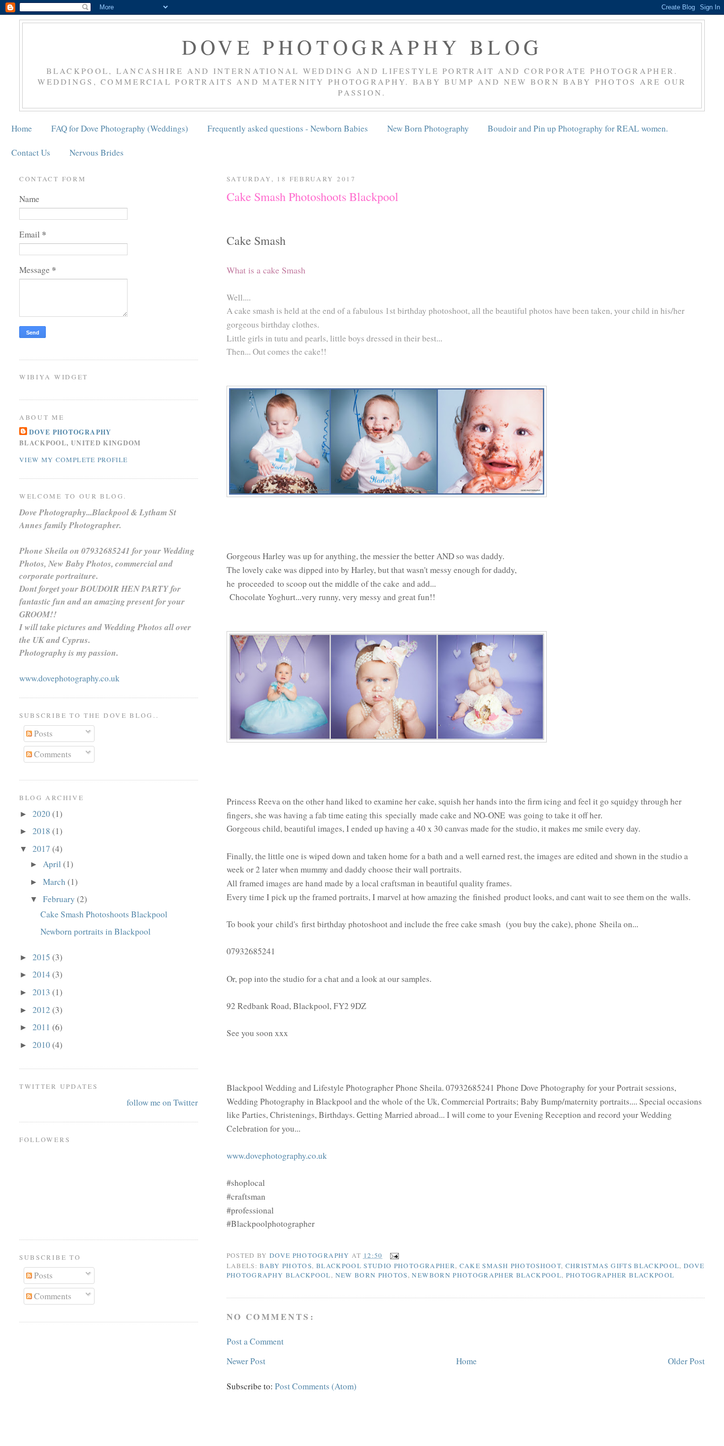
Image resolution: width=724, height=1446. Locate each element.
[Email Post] (394, 1255)
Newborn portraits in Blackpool (95, 931)
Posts (42, 733)
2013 (42, 992)
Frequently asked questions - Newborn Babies (287, 128)
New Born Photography (428, 128)
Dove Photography (70, 432)
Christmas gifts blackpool (622, 1265)
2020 (42, 813)
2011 (42, 1027)
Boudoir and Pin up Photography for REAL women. (578, 128)
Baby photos (286, 1265)
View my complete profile (73, 459)
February (60, 899)
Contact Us (30, 152)
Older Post (686, 1361)
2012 (42, 1009)
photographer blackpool (620, 1275)
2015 (42, 957)
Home (21, 128)
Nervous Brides (96, 152)
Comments (51, 754)
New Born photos (371, 1275)
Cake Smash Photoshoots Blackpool (103, 914)
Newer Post (246, 1361)
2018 (42, 831)
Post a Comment (255, 1341)
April (53, 864)
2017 (42, 848)
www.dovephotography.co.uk (277, 1155)
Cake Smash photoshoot (510, 1265)
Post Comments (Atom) (316, 1386)
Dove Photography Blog (362, 47)
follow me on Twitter (162, 1102)
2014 (42, 974)
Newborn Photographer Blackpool (486, 1275)
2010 (42, 1044)
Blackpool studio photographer (385, 1265)
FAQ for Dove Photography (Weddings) (119, 128)
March (55, 881)
